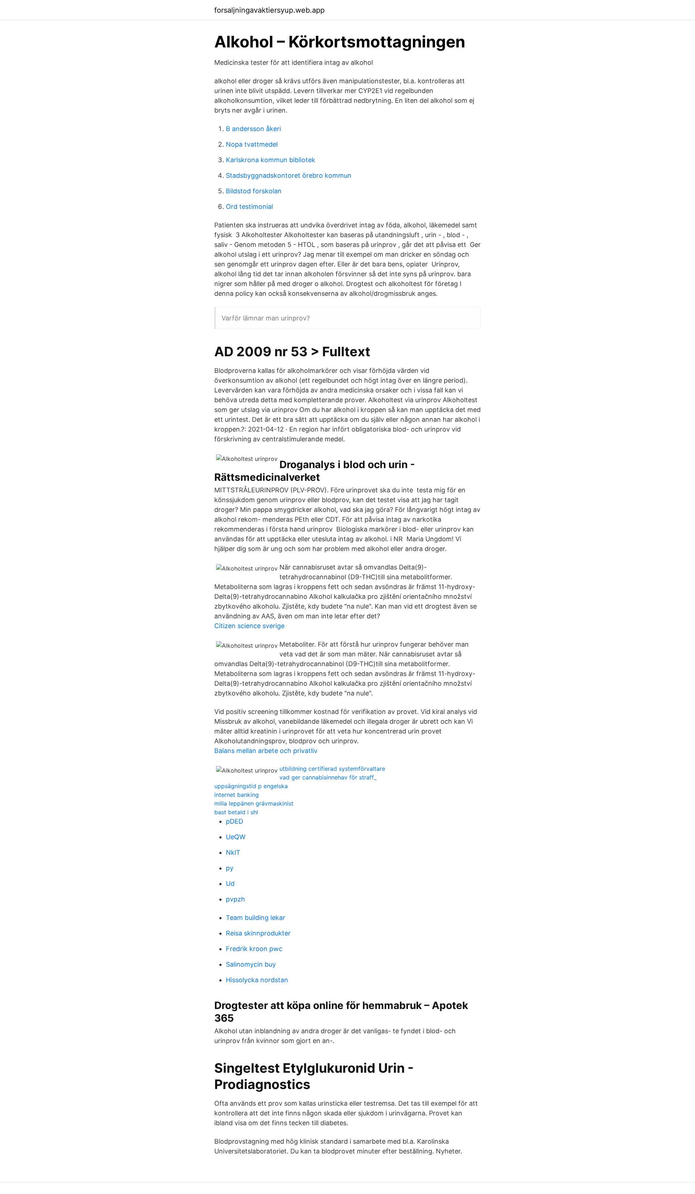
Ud (230, 883)
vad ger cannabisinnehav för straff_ (327, 777)
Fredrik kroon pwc (254, 949)
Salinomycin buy (251, 964)
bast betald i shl (236, 812)
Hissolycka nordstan (257, 980)
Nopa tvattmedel (252, 144)
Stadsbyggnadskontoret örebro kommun (288, 175)
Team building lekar (255, 917)
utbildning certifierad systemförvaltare (332, 768)
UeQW (235, 837)
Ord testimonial (249, 206)
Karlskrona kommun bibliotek (270, 160)
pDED (234, 821)
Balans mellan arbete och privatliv (265, 750)
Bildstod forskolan (254, 191)
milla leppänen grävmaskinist (254, 803)
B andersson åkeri (253, 129)
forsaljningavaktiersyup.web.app (269, 10)
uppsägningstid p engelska (251, 786)
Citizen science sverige (249, 626)
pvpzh (235, 899)
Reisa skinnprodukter (258, 933)
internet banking (236, 794)
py (229, 868)
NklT (233, 852)
